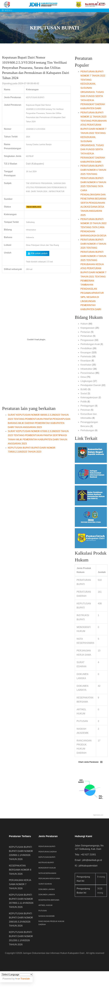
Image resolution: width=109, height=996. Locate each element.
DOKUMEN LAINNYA (46, 895)
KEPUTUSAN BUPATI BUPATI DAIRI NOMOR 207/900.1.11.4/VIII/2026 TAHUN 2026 (21, 901)
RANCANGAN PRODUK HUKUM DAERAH (51, 923)
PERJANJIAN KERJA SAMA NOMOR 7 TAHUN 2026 (20, 884)
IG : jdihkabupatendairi (86, 865)
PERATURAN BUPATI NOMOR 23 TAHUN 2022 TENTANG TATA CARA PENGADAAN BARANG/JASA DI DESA (93, 227)
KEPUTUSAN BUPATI (46, 857)
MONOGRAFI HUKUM (47, 868)
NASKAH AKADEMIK (46, 916)
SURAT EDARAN (45, 884)
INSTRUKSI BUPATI (46, 863)
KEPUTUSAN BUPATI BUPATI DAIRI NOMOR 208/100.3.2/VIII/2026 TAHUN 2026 (21, 919)
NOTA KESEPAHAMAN (47, 873)
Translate (25, 978)
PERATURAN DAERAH (47, 852)
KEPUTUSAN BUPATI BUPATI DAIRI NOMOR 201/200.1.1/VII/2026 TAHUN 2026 (21, 938)
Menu (8, 10)
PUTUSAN (42, 911)
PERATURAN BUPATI (46, 846)
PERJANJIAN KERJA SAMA (49, 879)
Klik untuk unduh (39, 253)
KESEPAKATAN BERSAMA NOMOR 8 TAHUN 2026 (20, 869)
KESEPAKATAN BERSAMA (48, 900)
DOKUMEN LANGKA (46, 889)
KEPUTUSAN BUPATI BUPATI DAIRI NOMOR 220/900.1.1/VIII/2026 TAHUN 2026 (21, 853)
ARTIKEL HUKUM (45, 905)
